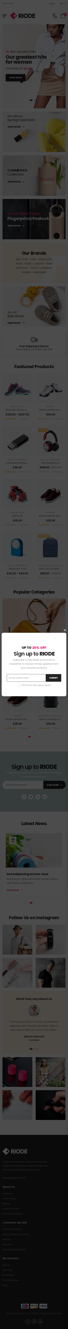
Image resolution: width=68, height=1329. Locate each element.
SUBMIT (53, 677)
